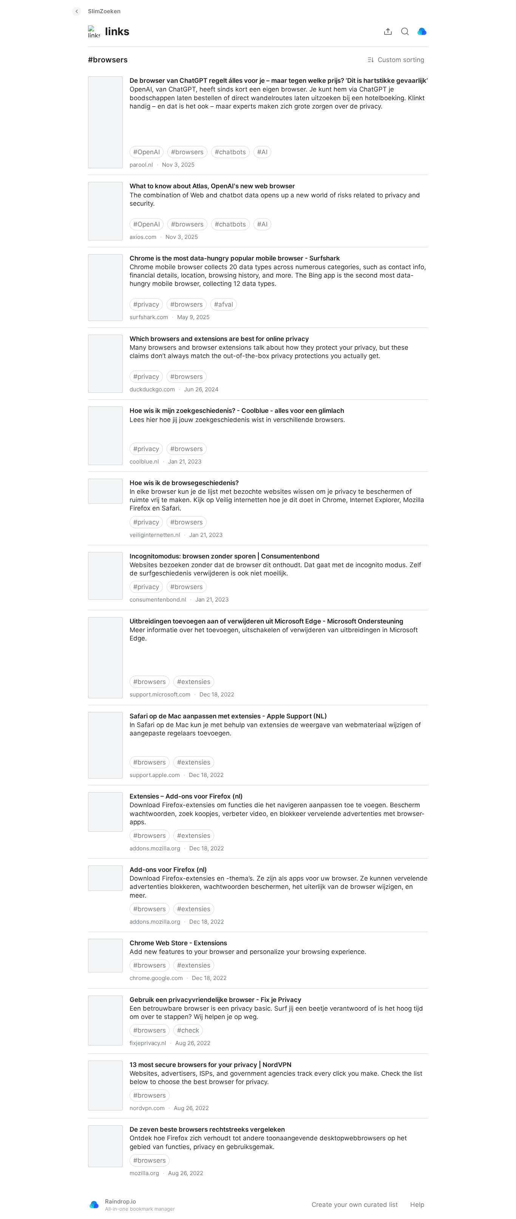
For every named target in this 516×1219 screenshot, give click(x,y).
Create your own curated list (355, 1204)
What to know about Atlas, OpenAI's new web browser (164, 179)
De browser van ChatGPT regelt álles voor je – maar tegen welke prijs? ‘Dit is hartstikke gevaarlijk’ (229, 74)
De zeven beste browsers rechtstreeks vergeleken (157, 1122)
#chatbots (230, 152)
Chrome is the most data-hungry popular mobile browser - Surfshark (185, 251)
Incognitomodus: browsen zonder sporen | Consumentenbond (175, 549)
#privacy (146, 304)
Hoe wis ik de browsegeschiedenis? (135, 476)
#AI (262, 152)
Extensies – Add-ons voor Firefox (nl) (137, 789)
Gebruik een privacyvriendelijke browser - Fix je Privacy (165, 993)
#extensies (193, 681)
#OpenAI (146, 152)
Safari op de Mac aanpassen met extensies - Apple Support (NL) (179, 709)
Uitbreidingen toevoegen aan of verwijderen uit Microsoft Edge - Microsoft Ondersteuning (217, 614)
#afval (223, 304)
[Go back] (76, 11)
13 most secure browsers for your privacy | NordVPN (161, 1058)
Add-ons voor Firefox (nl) (119, 863)
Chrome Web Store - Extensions (129, 936)
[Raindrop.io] (422, 31)
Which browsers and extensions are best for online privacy (170, 332)
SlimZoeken (104, 11)
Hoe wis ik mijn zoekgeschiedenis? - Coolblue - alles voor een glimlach (188, 404)
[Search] (405, 31)
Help (417, 1204)
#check (188, 1030)
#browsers (187, 152)
